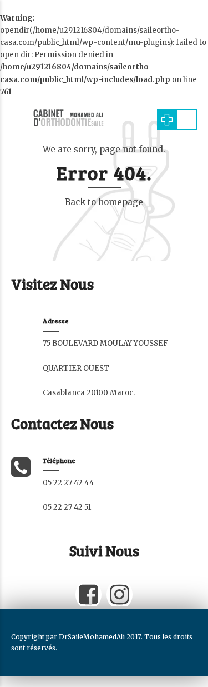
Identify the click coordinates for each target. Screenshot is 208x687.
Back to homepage (104, 202)
